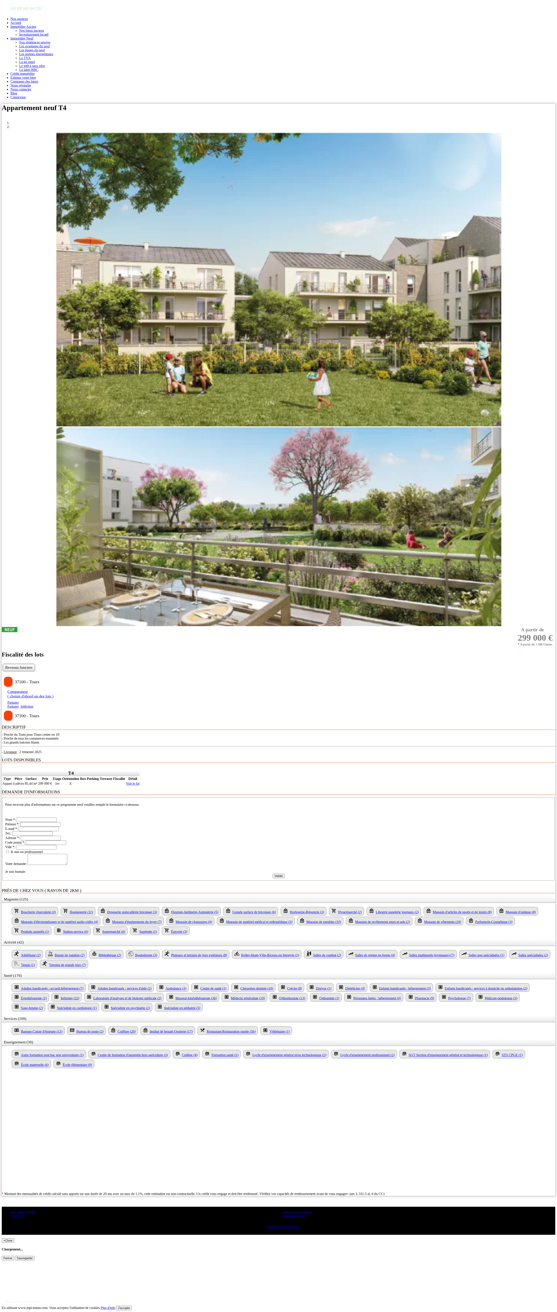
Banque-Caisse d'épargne (41, 1031)
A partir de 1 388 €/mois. (535, 644)
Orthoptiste (329, 998)
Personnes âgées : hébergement (377, 998)
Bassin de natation (69, 955)
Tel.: (8, 833)
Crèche (294, 988)
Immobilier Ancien (23, 26)
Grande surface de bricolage (254, 912)
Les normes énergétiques (36, 54)
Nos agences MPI (22, 1212)
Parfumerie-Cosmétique (493, 922)
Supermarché (113, 931)
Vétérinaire (280, 1031)
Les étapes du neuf (32, 50)
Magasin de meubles (323, 922)
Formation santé (224, 1055)
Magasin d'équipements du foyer (136, 922)
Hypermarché (350, 912)
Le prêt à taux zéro (32, 66)
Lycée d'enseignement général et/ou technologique (289, 1055)
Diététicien (355, 988)
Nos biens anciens (31, 30)
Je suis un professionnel (26, 852)
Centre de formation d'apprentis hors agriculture (133, 1055)
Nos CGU (17, 1216)
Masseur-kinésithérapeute (196, 998)
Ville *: (10, 847)
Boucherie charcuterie (38, 912)
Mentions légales (294, 1216)
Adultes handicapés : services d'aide (124, 988)
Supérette (148, 931)
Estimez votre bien (23, 77)
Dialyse (323, 988)
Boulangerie (81, 912)
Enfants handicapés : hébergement (405, 988)
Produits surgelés (35, 931)
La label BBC (28, 70)
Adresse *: (13, 838)
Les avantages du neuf (34, 46)
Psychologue (459, 998)
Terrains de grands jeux (67, 965)
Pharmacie (424, 998)
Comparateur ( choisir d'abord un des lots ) (30, 693)
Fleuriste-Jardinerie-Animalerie (194, 912)
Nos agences (19, 19)
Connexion (18, 97)
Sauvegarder (25, 1258)
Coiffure (126, 1031)
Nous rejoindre (20, 85)
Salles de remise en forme (375, 955)
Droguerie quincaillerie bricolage (132, 912)
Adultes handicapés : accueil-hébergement (52, 988)
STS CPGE (512, 1055)
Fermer (7, 1258)
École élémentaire (77, 1065)
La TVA (25, 58)
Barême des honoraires (283, 1227)
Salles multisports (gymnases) (431, 955)
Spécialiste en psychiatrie (130, 1008)
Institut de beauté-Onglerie (171, 1031)
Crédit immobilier (22, 73)
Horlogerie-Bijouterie (307, 912)
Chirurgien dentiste (256, 988)
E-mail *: (12, 829)
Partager (13, 702)
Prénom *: (12, 824)
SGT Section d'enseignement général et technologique (448, 1055)
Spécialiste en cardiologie (77, 1008)
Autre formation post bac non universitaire (52, 1055)
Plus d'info (108, 1308)
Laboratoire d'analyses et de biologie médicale (127, 998)
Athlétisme (30, 955)
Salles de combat (327, 955)
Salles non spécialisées (486, 955)
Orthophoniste (292, 998)
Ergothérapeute (34, 998)
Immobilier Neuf (21, 38)
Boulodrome (146, 955)
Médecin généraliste (248, 998)
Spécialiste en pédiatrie (182, 1008)
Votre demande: (16, 864)
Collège (189, 1055)
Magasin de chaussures (194, 922)
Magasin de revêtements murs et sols (382, 922)
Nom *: (11, 819)
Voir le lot (132, 783)
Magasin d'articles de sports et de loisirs (462, 912)
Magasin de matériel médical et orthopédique (259, 922)
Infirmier (70, 998)
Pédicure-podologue (501, 998)
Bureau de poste (89, 1031)
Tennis (28, 965)
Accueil (15, 23)
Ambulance (176, 988)
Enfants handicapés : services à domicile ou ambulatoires (486, 988)
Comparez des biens (24, 81)
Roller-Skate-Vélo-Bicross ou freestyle (270, 955)
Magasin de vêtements (442, 922)
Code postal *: (15, 842)
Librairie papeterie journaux (397, 912)
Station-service (75, 931)
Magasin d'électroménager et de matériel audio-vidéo (59, 922)
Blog (13, 93)
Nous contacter (20, 89)
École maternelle (35, 1065)
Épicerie (179, 931)
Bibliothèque (110, 955)
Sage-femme (32, 1008)
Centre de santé (213, 988)
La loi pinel (27, 62)
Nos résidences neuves (34, 42)
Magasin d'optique (521, 912)
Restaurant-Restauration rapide (231, 1031)
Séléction (26, 706)
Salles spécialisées (533, 955)
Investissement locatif (34, 34)
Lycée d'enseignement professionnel (367, 1055)
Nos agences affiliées (297, 1212)
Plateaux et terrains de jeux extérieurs (199, 955)
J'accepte (124, 1308)
